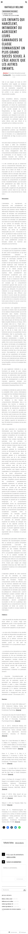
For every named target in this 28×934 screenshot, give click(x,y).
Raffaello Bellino (14, 7)
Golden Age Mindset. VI (7, 906)
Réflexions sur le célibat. (8, 901)
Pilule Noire (14, 11)
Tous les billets (19, 843)
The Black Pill (6, 75)
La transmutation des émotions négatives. (11, 909)
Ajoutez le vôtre (11, 857)
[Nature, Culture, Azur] (7, 898)
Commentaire (19, 879)
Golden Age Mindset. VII (7, 904)
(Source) (18, 710)
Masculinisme (6, 11)
